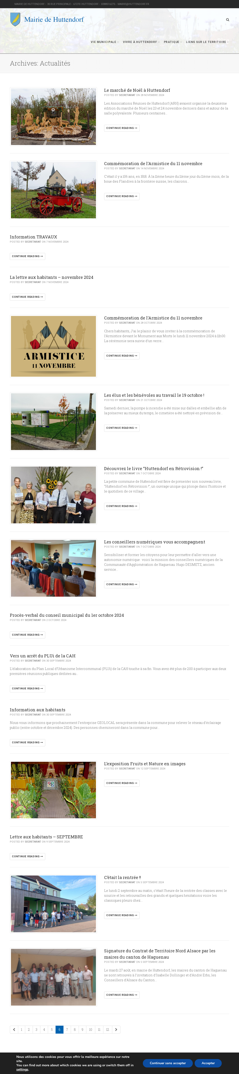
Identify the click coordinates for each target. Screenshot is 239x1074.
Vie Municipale (103, 42)
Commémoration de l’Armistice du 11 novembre (153, 163)
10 (90, 1029)
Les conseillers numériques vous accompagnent (154, 542)
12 (107, 1029)
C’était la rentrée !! (122, 877)
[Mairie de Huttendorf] (47, 19)
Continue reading (120, 128)
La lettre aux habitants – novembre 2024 (51, 277)
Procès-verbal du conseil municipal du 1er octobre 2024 (67, 615)
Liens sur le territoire (206, 42)
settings (22, 1069)
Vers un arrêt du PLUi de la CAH (43, 656)
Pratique (171, 42)
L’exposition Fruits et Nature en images (145, 763)
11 (99, 1029)
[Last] (116, 1030)
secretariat (127, 95)
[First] (14, 1030)
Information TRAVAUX (33, 237)
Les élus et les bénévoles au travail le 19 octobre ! (154, 395)
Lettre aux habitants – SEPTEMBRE (46, 837)
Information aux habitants (37, 709)
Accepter (208, 1063)
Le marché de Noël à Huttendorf (137, 90)
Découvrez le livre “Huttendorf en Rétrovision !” (153, 468)
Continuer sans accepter (168, 1063)
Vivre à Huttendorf (140, 42)
